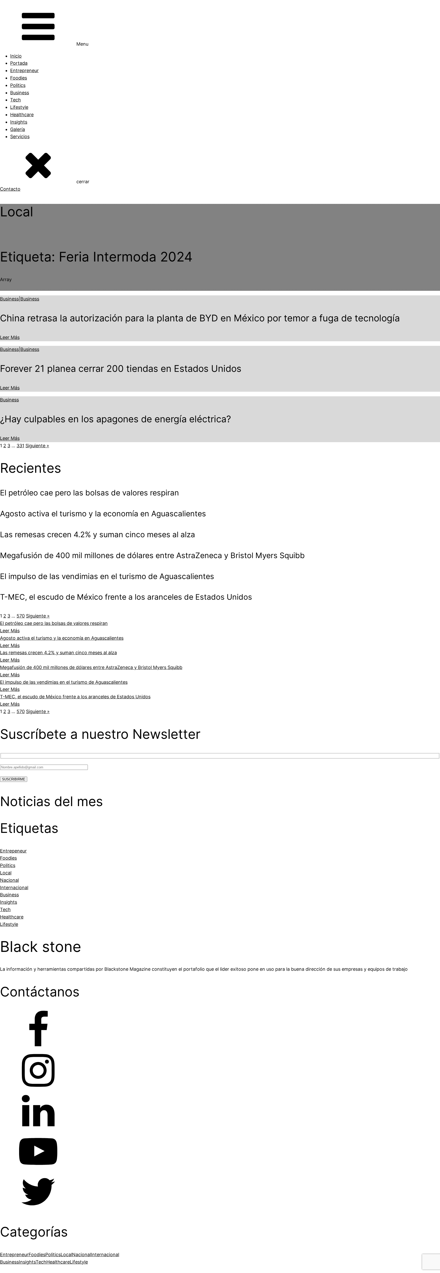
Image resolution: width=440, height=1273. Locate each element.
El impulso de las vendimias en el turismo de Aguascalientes (64, 682)
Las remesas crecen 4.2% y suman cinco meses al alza (58, 652)
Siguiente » (37, 445)
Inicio (16, 56)
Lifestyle (19, 107)
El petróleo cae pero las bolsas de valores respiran (54, 623)
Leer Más (10, 337)
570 (21, 616)
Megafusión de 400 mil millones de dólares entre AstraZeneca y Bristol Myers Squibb (91, 667)
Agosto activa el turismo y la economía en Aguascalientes (61, 638)
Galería (17, 129)
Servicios (20, 136)
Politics (17, 85)
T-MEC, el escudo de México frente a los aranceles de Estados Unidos (75, 696)
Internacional (105, 1254)
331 (20, 445)
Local (66, 1254)
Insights (18, 122)
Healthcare (22, 114)
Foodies (18, 78)
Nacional (81, 1254)
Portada (19, 63)
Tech (15, 99)
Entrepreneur (24, 70)
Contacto (10, 189)
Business (19, 92)
